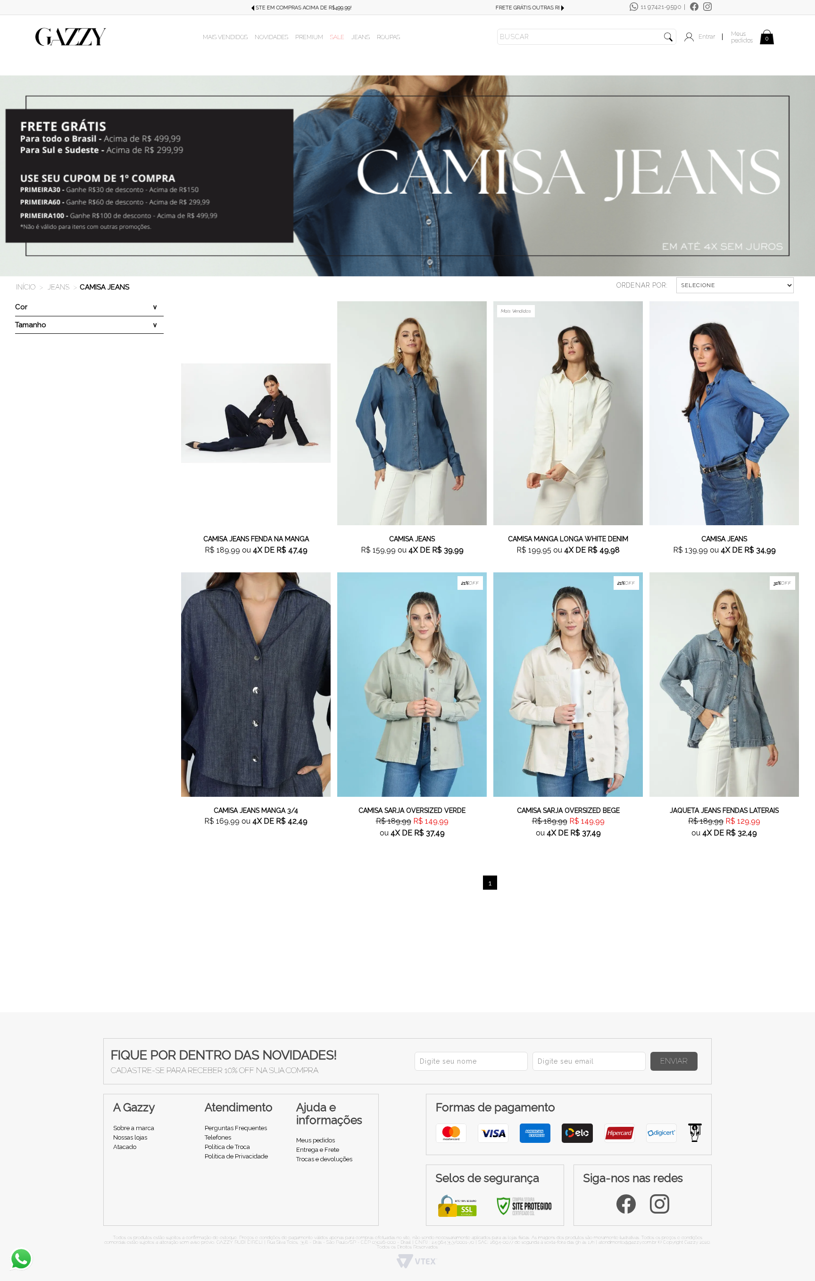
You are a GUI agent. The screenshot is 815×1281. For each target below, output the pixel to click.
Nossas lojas (130, 1137)
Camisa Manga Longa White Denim (568, 539)
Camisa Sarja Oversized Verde (412, 810)
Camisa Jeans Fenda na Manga (256, 539)
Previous (252, 8)
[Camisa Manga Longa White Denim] (568, 412)
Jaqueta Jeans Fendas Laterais (724, 810)
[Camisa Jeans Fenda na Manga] (256, 412)
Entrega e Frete (317, 1149)
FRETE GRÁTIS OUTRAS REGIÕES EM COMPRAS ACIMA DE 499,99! (407, 8)
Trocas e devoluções (324, 1159)
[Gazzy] (70, 36)
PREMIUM (309, 37)
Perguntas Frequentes (236, 1128)
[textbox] (586, 37)
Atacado (124, 1146)
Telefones (218, 1137)
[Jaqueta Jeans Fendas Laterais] (724, 683)
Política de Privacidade (236, 1156)
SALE (337, 37)
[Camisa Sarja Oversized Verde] (412, 683)
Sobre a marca (133, 1128)
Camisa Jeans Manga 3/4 (256, 810)
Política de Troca (227, 1146)
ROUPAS (388, 37)
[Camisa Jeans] (412, 412)
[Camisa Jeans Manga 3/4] (256, 683)
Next (562, 8)
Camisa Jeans (104, 287)
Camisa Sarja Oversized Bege (568, 810)
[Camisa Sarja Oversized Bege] (568, 683)
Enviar (674, 1061)
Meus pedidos (742, 37)
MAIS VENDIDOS (225, 37)
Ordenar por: (642, 285)
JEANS (360, 37)
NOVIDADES (271, 37)
